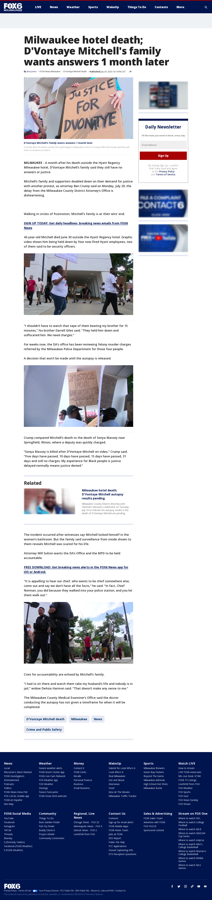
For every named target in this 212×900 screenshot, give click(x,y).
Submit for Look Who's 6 (122, 768)
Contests (113, 818)
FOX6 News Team (118, 830)
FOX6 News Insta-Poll (15, 792)
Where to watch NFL (189, 818)
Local (7, 768)
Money (79, 763)
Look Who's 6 (116, 772)
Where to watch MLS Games (189, 866)
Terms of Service (165, 174)
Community (47, 813)
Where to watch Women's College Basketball (192, 853)
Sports (148, 763)
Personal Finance (83, 780)
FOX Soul (183, 796)
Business (78, 784)
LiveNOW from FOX (189, 784)
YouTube (9, 818)
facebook (172, 886)
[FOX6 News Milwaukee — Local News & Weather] (15, 7)
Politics (8, 788)
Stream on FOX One (193, 813)
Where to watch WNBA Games (190, 860)
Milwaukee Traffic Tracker (122, 796)
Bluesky (8, 838)
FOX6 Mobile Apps (118, 826)
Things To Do (46, 818)
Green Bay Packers (154, 772)
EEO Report (115, 838)
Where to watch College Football (191, 824)
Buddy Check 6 (47, 830)
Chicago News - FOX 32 (86, 822)
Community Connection (51, 838)
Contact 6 (79, 768)
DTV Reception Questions (122, 854)
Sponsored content (154, 830)
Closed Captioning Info (121, 850)
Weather (45, 763)
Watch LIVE (186, 763)
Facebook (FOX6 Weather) (18, 846)
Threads (8, 834)
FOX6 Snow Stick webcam (53, 796)
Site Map (8, 804)
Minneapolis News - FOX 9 (88, 826)
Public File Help (117, 842)
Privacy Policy (167, 171)
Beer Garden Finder (49, 822)
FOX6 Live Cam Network (52, 776)
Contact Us (117, 813)
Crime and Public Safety (44, 729)
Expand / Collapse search (206, 7)
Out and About (116, 780)
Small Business (82, 788)
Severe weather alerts (50, 768)
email (205, 886)
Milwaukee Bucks (153, 788)
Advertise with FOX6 (154, 822)
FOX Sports (184, 792)
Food (111, 788)
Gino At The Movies (119, 792)
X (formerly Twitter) (14, 842)
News (98, 719)
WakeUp (115, 763)
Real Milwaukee (117, 776)
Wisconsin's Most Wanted (18, 772)
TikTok (7, 830)
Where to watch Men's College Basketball (190, 846)
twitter (179, 886)
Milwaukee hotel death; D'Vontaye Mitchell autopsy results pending (102, 494)
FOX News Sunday (188, 800)
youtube (198, 886)
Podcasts (9, 784)
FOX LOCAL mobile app (16, 796)
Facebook (9, 822)
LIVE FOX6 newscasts (189, 772)
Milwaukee (79, 719)
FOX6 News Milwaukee (50, 71)
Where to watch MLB (189, 829)
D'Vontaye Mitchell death (75, 71)
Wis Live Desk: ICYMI (189, 776)
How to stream (186, 768)
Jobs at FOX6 (116, 834)
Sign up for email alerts (121, 822)
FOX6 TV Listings (187, 780)
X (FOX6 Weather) (13, 850)
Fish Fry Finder (46, 826)
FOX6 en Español (13, 800)
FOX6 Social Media (17, 813)
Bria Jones (31, 71)
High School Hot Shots (156, 784)
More (180, 7)
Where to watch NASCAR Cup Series (191, 835)
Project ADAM (46, 834)
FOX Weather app (48, 780)
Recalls (77, 776)
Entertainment (11, 780)
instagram (185, 886)
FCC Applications (118, 846)
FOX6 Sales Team (153, 818)
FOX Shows (184, 804)
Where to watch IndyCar (191, 840)
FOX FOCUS (150, 826)
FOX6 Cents (80, 772)
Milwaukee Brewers (154, 768)
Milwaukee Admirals (154, 780)
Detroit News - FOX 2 (85, 830)
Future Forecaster (48, 792)
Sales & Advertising (158, 813)
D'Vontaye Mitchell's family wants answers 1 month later (58, 142)
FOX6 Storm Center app (51, 772)
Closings (43, 788)
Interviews (114, 784)
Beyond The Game (154, 776)
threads (192, 886)
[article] (49, 501)
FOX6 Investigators (14, 776)
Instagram (9, 826)
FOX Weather (46, 784)
